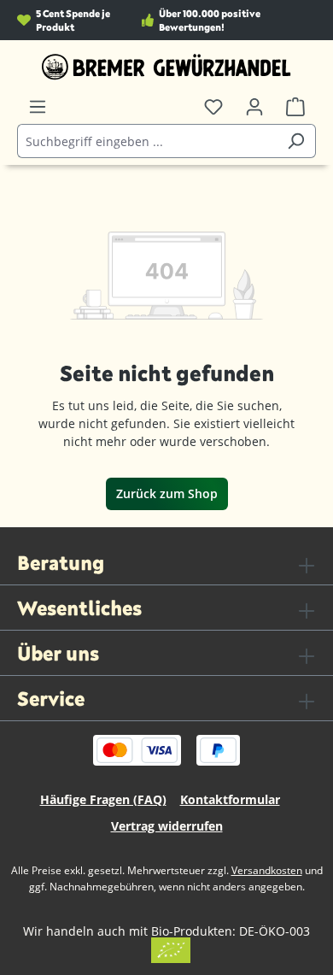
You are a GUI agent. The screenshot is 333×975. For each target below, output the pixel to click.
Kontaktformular (230, 799)
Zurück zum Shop (167, 493)
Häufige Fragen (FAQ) (103, 799)
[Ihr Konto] (254, 107)
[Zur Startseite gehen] (166, 66)
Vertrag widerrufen (167, 826)
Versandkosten (266, 870)
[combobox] (147, 141)
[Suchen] (296, 141)
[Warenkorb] (295, 107)
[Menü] (37, 107)
